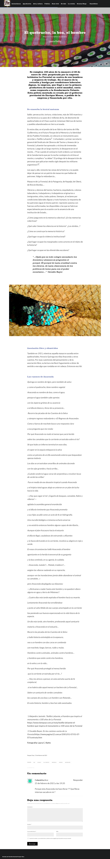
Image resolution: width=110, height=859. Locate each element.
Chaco (39, 762)
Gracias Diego (81, 4)
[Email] (47, 767)
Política (47, 4)
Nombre (29, 824)
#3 (34, 762)
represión (68, 762)
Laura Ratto (55, 41)
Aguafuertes (27, 4)
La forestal (46, 762)
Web (57, 831)
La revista (71, 4)
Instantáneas (16, 4)
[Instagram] (104, 856)
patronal (54, 762)
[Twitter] (102, 856)
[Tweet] (43, 767)
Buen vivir (55, 4)
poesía (61, 762)
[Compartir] (38, 767)
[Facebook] (99, 856)
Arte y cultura (38, 4)
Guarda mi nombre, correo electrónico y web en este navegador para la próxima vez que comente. (50, 838)
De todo (63, 4)
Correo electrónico (31, 831)
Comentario (29, 807)
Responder (78, 780)
